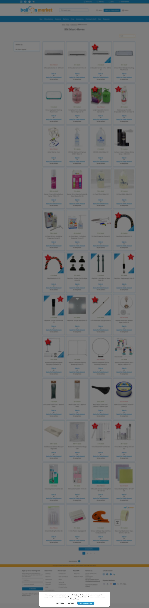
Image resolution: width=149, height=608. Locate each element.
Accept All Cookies (86, 603)
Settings (71, 603)
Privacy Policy (74, 599)
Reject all (60, 603)
